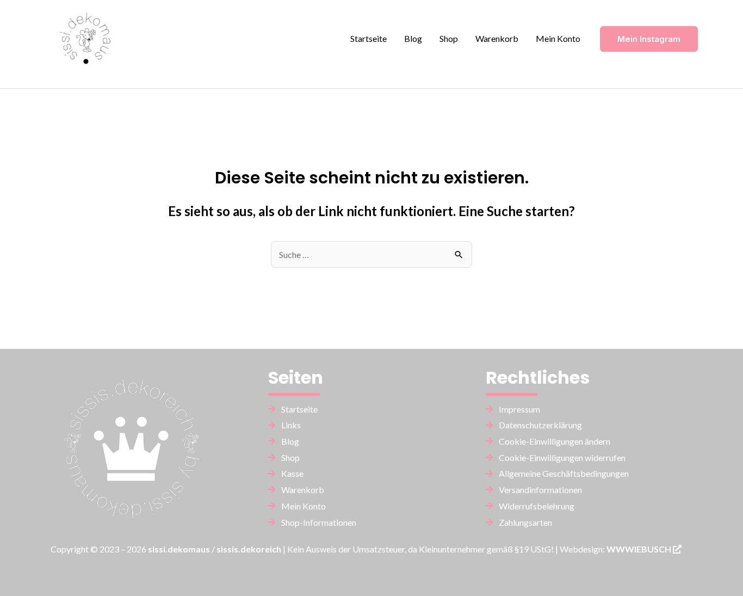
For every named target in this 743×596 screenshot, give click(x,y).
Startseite (368, 38)
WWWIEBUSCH (639, 549)
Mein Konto (558, 38)
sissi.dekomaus (179, 549)
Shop (448, 38)
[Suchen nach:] (371, 254)
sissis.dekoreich (248, 549)
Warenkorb (496, 38)
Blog (413, 38)
